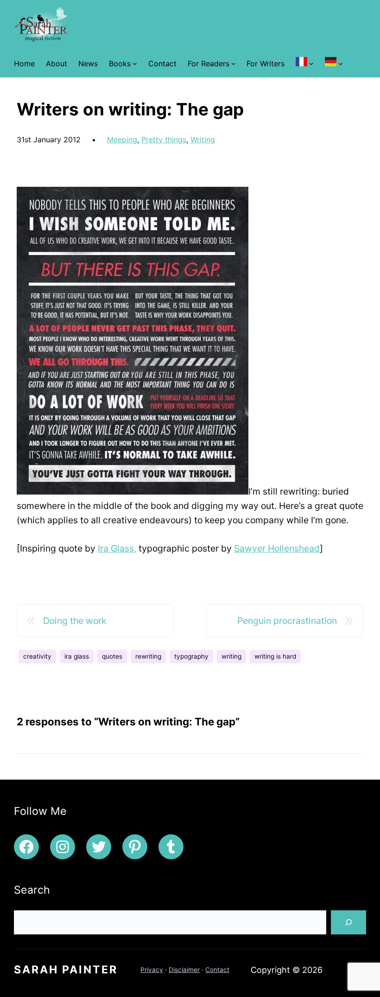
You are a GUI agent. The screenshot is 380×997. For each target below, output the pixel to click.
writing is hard (275, 656)
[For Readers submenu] (233, 63)
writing (231, 656)
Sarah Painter (66, 969)
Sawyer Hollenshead (277, 548)
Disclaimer (184, 969)
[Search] (348, 922)
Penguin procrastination (287, 620)
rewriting (148, 656)
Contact (217, 969)
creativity (37, 656)
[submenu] (311, 63)
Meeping (122, 139)
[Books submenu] (135, 63)
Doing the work (74, 620)
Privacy (151, 969)
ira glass (76, 656)
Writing (202, 139)
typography (191, 656)
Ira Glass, (117, 548)
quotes (112, 656)
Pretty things (163, 139)
